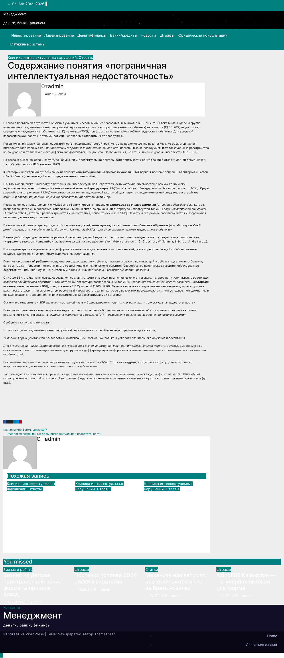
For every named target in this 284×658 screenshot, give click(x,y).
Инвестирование (26, 35)
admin (55, 86)
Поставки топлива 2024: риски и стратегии (106, 578)
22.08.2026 (17, 602)
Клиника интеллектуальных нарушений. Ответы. (50, 57)
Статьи (151, 569)
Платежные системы (27, 44)
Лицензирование (59, 35)
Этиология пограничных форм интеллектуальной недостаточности (53, 433)
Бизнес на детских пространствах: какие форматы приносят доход (32, 584)
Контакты (11, 607)
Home (272, 636)
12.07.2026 (229, 595)
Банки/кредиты (123, 35)
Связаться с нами (261, 644)
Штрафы (167, 35)
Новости (148, 35)
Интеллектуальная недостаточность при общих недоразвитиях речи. (36, 504)
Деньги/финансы (91, 35)
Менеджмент (14, 14)
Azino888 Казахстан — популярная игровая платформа (246, 581)
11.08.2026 (87, 589)
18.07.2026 (158, 595)
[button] (267, 39)
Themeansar (104, 634)
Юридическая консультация (202, 35)
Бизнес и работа (17, 569)
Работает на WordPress (24, 634)
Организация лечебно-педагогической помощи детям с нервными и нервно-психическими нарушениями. (174, 510)
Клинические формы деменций (25, 429)
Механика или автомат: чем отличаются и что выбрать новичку (176, 581)
